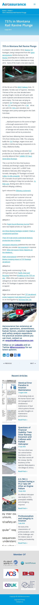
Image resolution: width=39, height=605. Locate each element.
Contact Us (19, 602)
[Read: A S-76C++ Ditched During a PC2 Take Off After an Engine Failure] (9, 493)
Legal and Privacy (19, 599)
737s (14, 108)
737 (31, 50)
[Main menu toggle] (34, 4)
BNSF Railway (23, 87)
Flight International (9, 257)
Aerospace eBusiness (10, 245)
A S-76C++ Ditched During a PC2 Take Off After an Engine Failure (26, 484)
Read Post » (22, 419)
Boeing (27, 50)
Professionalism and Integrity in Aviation (25, 518)
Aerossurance (23, 247)
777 (9, 105)
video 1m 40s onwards (11, 176)
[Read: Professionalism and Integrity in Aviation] (9, 529)
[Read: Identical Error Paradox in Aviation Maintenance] (9, 401)
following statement (23, 190)
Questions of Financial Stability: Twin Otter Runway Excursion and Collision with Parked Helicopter (25, 435)
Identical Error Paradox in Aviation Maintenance (25, 386)
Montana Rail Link (25, 299)
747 (27, 105)
